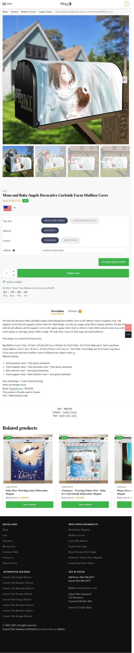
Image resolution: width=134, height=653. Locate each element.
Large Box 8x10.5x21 (84, 220)
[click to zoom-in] (67, 79)
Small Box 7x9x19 (54, 220)
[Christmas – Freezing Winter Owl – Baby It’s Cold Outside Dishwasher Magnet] (83, 458)
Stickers (14, 11)
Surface (6, 241)
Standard (50, 240)
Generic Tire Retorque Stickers (18, 588)
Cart (5, 535)
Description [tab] (57, 311)
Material (7, 231)
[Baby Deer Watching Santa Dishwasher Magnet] (27, 458)
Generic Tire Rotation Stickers (18, 582)
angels (62, 415)
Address (7, 250)
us (74, 352)
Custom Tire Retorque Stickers (18, 605)
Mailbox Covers (28, 11)
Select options (29, 504)
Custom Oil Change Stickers (17, 599)
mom (74, 415)
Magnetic (50, 230)
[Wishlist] (50, 439)
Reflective (70, 240)
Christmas (11, 487)
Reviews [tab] (74, 311)
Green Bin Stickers (78, 540)
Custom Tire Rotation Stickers (18, 610)
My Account (9, 546)
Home (5, 11)
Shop (5, 529)
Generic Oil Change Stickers (17, 577)
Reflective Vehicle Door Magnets (85, 557)
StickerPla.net (15, 388)
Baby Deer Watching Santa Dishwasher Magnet (27, 492)
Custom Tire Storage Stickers (17, 616)
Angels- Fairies (45, 11)
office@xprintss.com (86, 588)
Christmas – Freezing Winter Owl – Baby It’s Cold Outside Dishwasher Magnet (83, 492)
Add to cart (73, 273)
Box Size (7, 221)
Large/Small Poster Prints (81, 563)
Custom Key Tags (77, 546)
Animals (121, 487)
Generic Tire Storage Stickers (17, 594)
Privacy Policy (10, 563)
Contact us (8, 557)
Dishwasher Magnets (79, 529)
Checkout (7, 540)
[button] (126, 4)
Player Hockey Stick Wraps (82, 552)
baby (68, 415)
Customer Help (10, 552)
